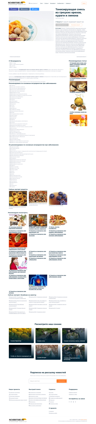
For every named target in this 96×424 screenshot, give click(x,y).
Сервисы (68, 3)
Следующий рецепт (81, 56)
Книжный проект (14, 398)
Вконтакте (25, 9)
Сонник (52, 401)
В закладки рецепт (75, 24)
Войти (84, 3)
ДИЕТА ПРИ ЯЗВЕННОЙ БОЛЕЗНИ (38, 400)
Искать (51, 392)
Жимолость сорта (34, 396)
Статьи (46, 3)
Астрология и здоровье (35, 392)
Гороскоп (52, 400)
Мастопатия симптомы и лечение (38, 394)
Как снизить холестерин (35, 405)
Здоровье (52, 3)
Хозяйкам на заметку (55, 396)
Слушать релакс (14, 394)
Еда (41, 3)
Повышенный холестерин (36, 403)
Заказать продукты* (62, 24)
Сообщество (60, 3)
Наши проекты (33, 3)
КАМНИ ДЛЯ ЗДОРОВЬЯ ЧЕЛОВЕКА (38, 398)
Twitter (35, 9)
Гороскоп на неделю (15, 392)
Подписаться (61, 381)
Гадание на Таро (54, 403)
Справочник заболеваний (56, 398)
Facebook (14, 9)
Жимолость (32, 401)
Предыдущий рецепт (15, 56)
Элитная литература (15, 396)
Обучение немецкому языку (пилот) (18, 400)
